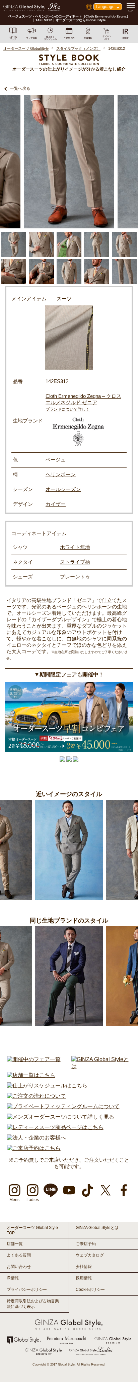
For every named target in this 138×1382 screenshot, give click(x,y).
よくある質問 (19, 1255)
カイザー (56, 504)
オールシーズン (63, 489)
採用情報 (84, 1278)
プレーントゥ (75, 577)
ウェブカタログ (90, 1255)
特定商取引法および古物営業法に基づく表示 (33, 1304)
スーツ (64, 298)
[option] (69, 161)
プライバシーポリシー (27, 1289)
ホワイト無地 (75, 547)
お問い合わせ (19, 1266)
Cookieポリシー (90, 1289)
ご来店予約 (86, 1243)
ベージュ (56, 459)
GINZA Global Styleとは (97, 1227)
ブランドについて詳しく (68, 409)
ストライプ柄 (75, 562)
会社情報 (84, 1266)
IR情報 (13, 1278)
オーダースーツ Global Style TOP (32, 1230)
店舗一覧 (15, 1243)
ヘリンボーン (61, 474)
